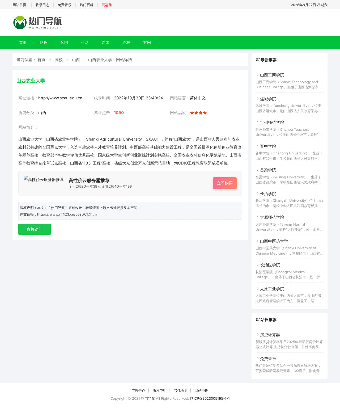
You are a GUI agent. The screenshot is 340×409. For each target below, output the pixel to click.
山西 (76, 59)
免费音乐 (64, 5)
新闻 (105, 42)
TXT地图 (180, 390)
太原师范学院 (272, 217)
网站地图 (202, 390)
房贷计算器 (270, 334)
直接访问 (34, 229)
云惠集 (107, 5)
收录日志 (42, 5)
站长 (43, 42)
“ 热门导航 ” (58, 207)
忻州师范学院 (272, 122)
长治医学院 (270, 264)
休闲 (64, 42)
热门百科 (87, 5)
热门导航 (148, 398)
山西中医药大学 (274, 241)
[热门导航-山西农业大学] (38, 29)
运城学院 (268, 98)
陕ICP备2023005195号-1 (210, 398)
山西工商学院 (272, 74)
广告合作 (138, 390)
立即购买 (225, 182)
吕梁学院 (268, 169)
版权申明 (160, 390)
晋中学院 (268, 146)
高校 (126, 42)
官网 (147, 42)
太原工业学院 (272, 288)
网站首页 (19, 5)
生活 (85, 42)
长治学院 (268, 193)
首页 (23, 42)
